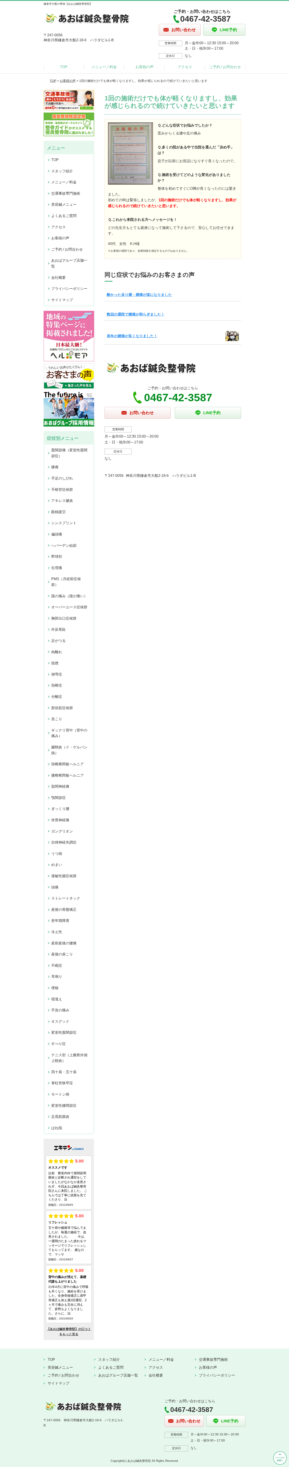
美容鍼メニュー (64, 204)
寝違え (56, 999)
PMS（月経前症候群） (66, 582)
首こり (56, 719)
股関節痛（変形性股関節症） (69, 453)
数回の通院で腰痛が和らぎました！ (136, 314)
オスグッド (60, 1021)
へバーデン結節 (64, 545)
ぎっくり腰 (60, 809)
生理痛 (56, 568)
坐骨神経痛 (60, 820)
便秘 (54, 988)
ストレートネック (65, 898)
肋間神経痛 (60, 786)
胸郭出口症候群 (64, 618)
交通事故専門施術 (65, 193)
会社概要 (58, 277)
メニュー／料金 (104, 67)
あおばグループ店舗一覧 (69, 263)
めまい (56, 865)
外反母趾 (58, 629)
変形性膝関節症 (64, 1105)
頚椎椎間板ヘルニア (67, 764)
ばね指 (56, 1128)
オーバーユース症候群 (69, 607)
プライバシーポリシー (69, 289)
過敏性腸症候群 (64, 876)
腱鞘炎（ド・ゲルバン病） (69, 750)
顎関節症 (58, 798)
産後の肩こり (62, 954)
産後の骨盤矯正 (64, 909)
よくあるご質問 (64, 216)
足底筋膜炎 (60, 1117)
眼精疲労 (58, 512)
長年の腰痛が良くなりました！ (132, 336)
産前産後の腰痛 (64, 943)
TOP (64, 67)
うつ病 (56, 854)
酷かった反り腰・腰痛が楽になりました (139, 295)
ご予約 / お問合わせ (225, 67)
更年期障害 (60, 921)
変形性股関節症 (64, 1032)
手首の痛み (60, 1010)
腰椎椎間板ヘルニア (67, 775)
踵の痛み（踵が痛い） (69, 596)
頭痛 (54, 887)
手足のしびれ (62, 478)
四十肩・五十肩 (64, 1072)
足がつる (58, 641)
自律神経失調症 (64, 842)
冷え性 (56, 932)
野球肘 (56, 556)
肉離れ (56, 652)
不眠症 (56, 965)
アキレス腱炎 (62, 501)
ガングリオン (62, 831)
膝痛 (54, 467)
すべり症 (58, 1044)
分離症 (56, 697)
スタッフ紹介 (62, 171)
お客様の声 (144, 67)
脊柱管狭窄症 (62, 1083)
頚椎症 (56, 685)
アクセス (185, 67)
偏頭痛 (56, 534)
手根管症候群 (62, 489)
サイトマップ (62, 300)
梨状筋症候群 (62, 708)
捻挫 (54, 663)
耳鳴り (56, 976)
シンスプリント (64, 523)
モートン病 (60, 1094)
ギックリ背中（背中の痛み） (69, 733)
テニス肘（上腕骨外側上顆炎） (69, 1058)
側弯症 (56, 674)
